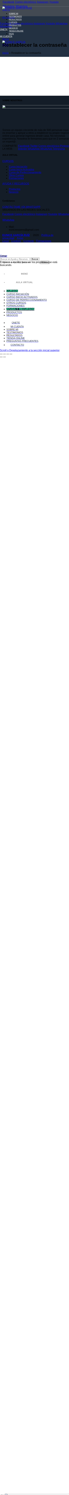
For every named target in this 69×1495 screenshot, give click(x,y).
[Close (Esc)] (1, 354)
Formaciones (16, 178)
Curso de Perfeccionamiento (25, 172)
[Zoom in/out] (11, 354)
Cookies (16, 241)
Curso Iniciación (18, 166)
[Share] (4, 354)
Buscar (35, 259)
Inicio (5, 53)
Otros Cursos (16, 175)
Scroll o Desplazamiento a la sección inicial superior (30, 350)
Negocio (13, 192)
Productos (14, 189)
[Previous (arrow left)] (1, 356)
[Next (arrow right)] (4, 356)
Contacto (28, 241)
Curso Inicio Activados (21, 169)
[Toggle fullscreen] (7, 354)
